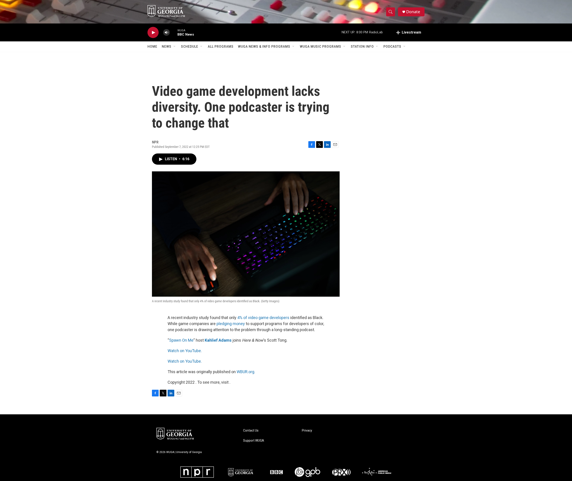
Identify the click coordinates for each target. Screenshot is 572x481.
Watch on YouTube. (185, 350)
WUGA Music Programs (320, 46)
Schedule (189, 46)
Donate (413, 11)
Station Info (362, 46)
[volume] (166, 33)
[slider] (173, 32)
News (166, 46)
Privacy (307, 430)
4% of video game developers (263, 317)
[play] (153, 32)
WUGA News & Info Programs (264, 46)
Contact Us (251, 430)
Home (152, 46)
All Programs (220, 46)
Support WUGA (253, 440)
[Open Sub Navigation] (175, 46)
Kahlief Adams (218, 340)
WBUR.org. (246, 371)
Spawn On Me (181, 340)
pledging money (231, 323)
